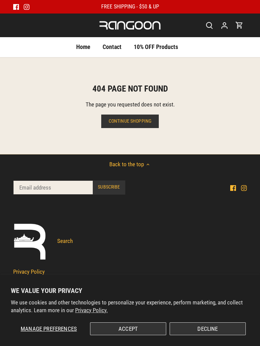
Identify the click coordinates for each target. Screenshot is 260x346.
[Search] (209, 25)
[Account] (224, 25)
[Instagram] (26, 7)
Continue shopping (130, 121)
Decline (207, 328)
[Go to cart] (239, 25)
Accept (128, 328)
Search (65, 241)
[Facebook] (16, 7)
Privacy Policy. (91, 310)
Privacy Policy (29, 271)
